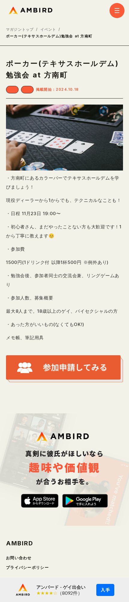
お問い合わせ (19, 558)
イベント (48, 29)
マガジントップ (20, 29)
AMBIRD (19, 543)
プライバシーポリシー (27, 567)
